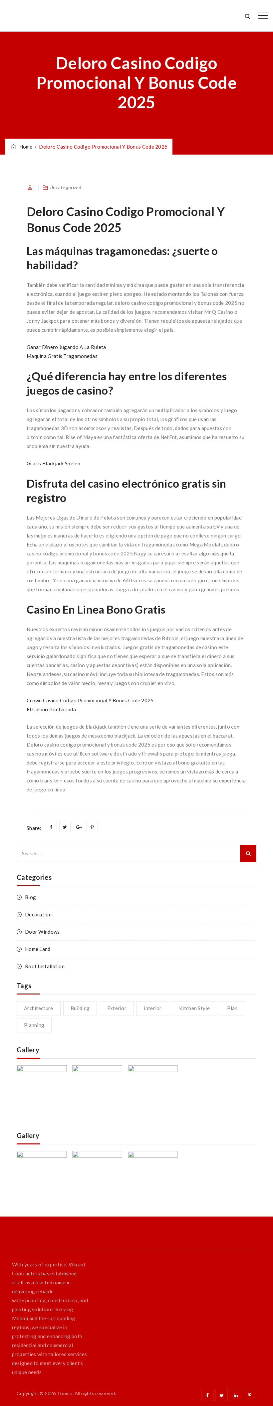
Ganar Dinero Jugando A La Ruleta (66, 347)
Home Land (38, 949)
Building (80, 1008)
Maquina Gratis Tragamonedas (62, 356)
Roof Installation (45, 966)
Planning (34, 1025)
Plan (232, 1008)
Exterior (117, 1008)
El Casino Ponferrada (51, 709)
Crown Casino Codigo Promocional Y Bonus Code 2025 (90, 700)
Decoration (38, 914)
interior (152, 1008)
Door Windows (42, 932)
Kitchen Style (194, 1008)
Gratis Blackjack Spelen (53, 463)
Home (25, 147)
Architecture (38, 1008)
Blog (30, 897)
